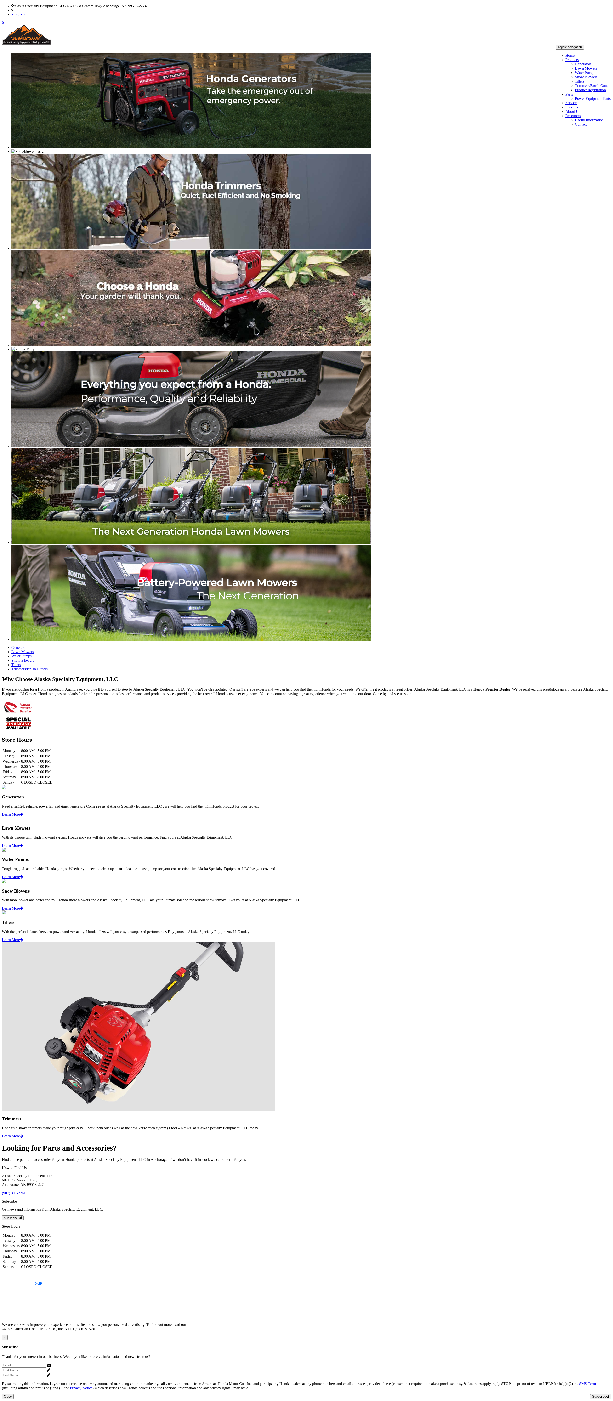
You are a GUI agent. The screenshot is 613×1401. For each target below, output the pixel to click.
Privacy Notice (13, 1276)
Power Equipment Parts (593, 98)
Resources (573, 116)
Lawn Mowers (586, 68)
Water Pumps (585, 73)
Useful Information (589, 120)
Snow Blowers (586, 77)
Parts (569, 94)
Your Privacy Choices (18, 1284)
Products (572, 60)
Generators (583, 64)
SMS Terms (11, 1300)
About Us (572, 111)
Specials (571, 107)
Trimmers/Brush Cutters (593, 86)
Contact (581, 124)
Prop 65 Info (11, 1308)
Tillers (579, 81)
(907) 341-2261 (26, 10)
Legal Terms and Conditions (23, 1292)
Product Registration (590, 90)
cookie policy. (197, 1324)
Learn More (11, 814)
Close (8, 1396)
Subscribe (11, 1218)
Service (571, 103)
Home (570, 55)
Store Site (18, 14)
